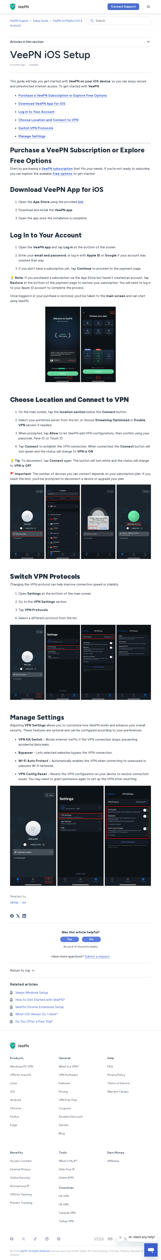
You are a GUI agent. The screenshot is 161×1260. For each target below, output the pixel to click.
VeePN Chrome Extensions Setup (39, 1007)
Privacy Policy (116, 1075)
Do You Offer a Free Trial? (34, 1021)
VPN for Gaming (21, 1194)
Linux (13, 1083)
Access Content (21, 1161)
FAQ (110, 1066)
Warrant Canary (118, 1091)
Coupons (65, 1108)
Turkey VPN (66, 1221)
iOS (12, 1091)
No (91, 939)
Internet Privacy (20, 1169)
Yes (69, 939)
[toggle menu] (148, 6)
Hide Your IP (66, 1169)
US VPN (64, 1196)
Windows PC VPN (21, 1066)
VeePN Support (19, 20)
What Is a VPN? (69, 1066)
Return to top (20, 970)
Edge (13, 1125)
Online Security (20, 1178)
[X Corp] (18, 916)
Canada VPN (67, 1213)
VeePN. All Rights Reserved (35, 1251)
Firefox (14, 1116)
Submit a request (97, 956)
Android (15, 1100)
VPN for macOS (20, 1075)
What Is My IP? (68, 1161)
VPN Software (68, 1075)
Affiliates (113, 1161)
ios (24, 902)
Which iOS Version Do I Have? (36, 1014)
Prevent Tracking (21, 1203)
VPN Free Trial (68, 1100)
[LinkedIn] (24, 916)
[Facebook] (12, 916)
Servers (64, 1125)
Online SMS (66, 1178)
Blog (62, 1133)
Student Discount (71, 1116)
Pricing (63, 1091)
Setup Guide (40, 20)
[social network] (11, 1239)
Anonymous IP (19, 1186)
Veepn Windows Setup (31, 993)
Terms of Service (118, 1083)
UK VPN (64, 1204)
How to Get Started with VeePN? (40, 1000)
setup (14, 902)
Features (64, 1083)
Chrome (15, 1108)
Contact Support (123, 6)
